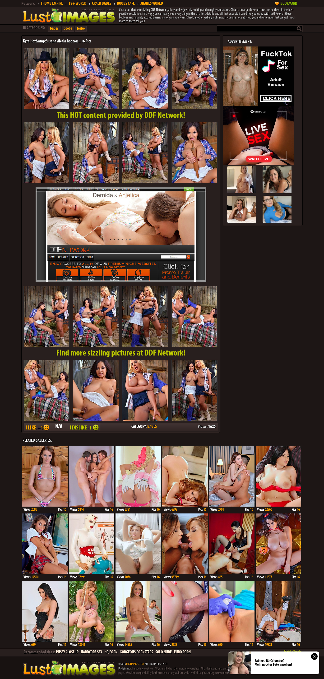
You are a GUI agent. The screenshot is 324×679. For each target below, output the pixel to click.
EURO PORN (182, 652)
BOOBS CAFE (126, 4)
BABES (152, 427)
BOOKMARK (288, 4)
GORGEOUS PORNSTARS (136, 652)
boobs (68, 29)
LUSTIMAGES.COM (135, 664)
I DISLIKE (83, 427)
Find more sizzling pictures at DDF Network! (120, 353)
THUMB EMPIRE (52, 4)
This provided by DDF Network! (121, 115)
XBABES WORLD (151, 4)
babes (54, 29)
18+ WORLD (77, 4)
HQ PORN (110, 652)
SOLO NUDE (163, 652)
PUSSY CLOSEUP (67, 652)
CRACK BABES (101, 4)
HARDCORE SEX (91, 652)
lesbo (81, 29)
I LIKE (37, 427)
